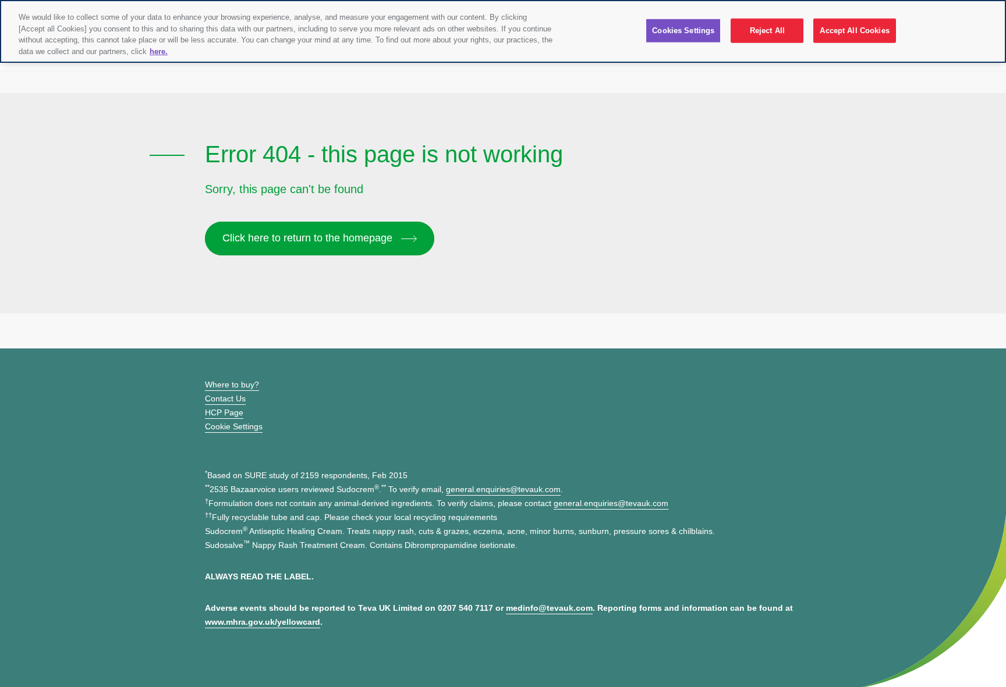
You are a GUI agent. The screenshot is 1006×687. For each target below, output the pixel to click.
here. (159, 51)
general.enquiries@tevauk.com (503, 489)
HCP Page (224, 412)
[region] (503, 31)
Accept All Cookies (854, 30)
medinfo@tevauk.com (549, 608)
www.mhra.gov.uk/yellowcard (262, 622)
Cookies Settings (683, 30)
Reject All (767, 30)
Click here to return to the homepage (308, 238)
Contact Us (225, 398)
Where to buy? (232, 384)
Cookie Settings (234, 426)
